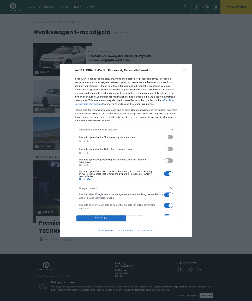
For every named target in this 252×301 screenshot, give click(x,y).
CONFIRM (101, 218)
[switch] (168, 137)
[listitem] (126, 129)
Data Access (126, 230)
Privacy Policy (145, 230)
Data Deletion (106, 230)
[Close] (185, 70)
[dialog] (126, 150)
